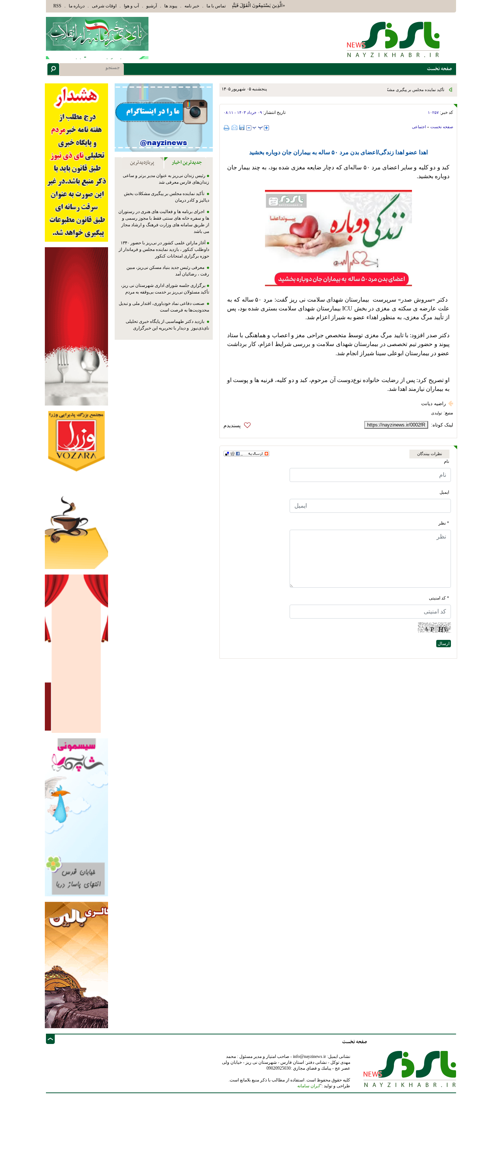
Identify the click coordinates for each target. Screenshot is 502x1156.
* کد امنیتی (439, 598)
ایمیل (444, 492)
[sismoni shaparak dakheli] (76, 817)
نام (446, 461)
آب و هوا (131, 5)
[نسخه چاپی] (227, 128)
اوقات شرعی (104, 5)
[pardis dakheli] (76, 653)
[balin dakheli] (76, 964)
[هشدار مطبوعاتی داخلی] (76, 162)
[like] (238, 425)
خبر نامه (191, 5)
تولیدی (436, 413)
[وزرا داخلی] (76, 489)
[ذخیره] (241, 127)
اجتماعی (419, 127)
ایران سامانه (308, 1085)
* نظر (443, 523)
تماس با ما (216, 5)
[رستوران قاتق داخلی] (76, 326)
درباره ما (77, 5)
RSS (57, 5)
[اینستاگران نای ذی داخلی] (164, 117)
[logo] (394, 39)
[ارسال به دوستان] (234, 127)
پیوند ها (170, 5)
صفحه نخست (441, 127)
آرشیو (151, 5)
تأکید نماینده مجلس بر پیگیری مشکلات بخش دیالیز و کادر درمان (392, 89)
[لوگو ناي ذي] (97, 33)
